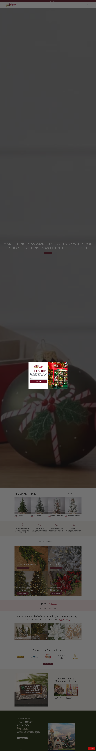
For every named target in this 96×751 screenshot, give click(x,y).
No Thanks (38, 384)
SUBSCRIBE (38, 381)
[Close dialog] (66, 363)
